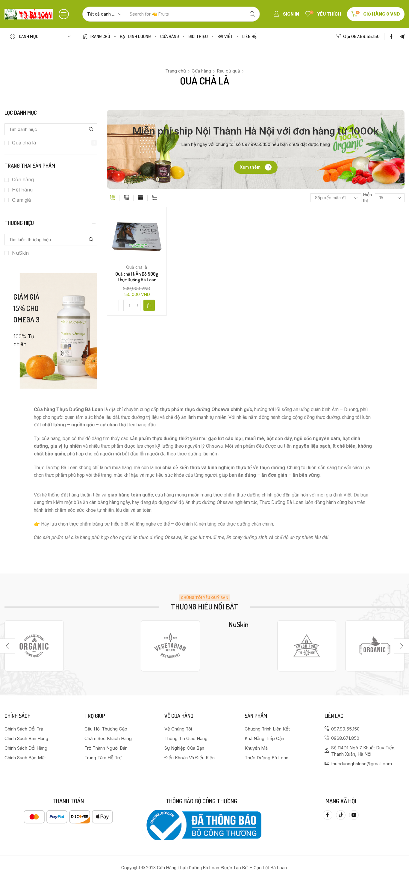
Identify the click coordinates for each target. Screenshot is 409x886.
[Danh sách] (154, 197)
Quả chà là (53, 143)
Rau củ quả (228, 71)
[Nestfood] (170, 645)
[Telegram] (402, 36)
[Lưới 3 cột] (112, 197)
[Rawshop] (307, 645)
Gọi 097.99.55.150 (361, 36)
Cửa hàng (201, 71)
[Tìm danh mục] (91, 129)
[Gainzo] (34, 645)
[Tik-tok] (341, 815)
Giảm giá (21, 200)
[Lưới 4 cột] (126, 197)
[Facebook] (391, 36)
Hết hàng (22, 190)
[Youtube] (354, 815)
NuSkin (20, 253)
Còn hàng (23, 179)
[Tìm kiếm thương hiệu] (91, 239)
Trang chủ (175, 71)
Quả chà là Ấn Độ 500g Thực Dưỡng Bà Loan (136, 277)
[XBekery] (375, 645)
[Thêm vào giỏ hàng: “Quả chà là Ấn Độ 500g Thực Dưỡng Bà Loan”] (149, 305)
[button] (64, 14)
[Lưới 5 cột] (140, 197)
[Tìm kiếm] (252, 14)
